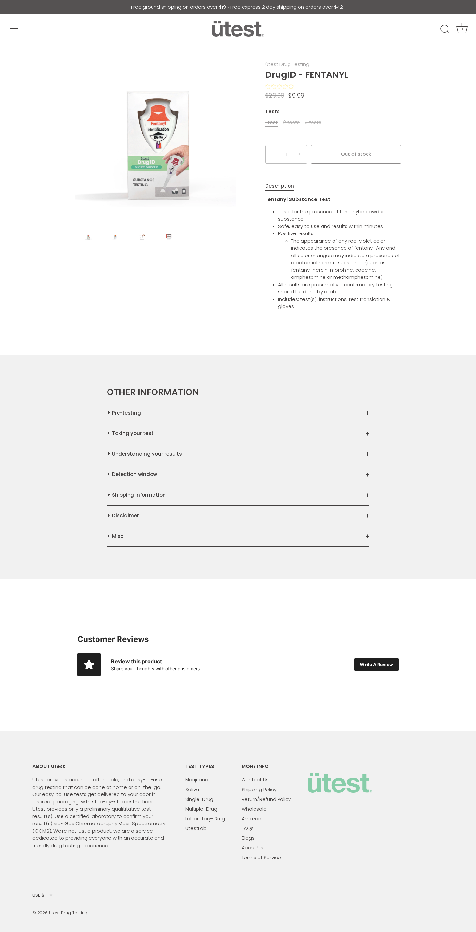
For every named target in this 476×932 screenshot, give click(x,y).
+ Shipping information (136, 495)
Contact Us (255, 779)
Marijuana (196, 779)
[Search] (445, 29)
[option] (155, 143)
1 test (271, 122)
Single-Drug (199, 799)
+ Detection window (132, 474)
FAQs (248, 828)
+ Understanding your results (144, 453)
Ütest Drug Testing (287, 64)
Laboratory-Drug (205, 818)
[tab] (282, 186)
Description (279, 185)
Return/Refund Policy (266, 799)
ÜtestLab (196, 828)
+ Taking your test (130, 433)
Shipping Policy (259, 789)
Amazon (251, 818)
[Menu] (14, 28)
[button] (279, 87)
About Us (252, 847)
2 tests (291, 122)
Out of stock (356, 154)
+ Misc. (115, 536)
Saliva (192, 789)
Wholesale (254, 808)
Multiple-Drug (201, 808)
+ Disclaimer (123, 515)
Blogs (248, 838)
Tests (272, 112)
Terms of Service (261, 857)
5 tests (313, 122)
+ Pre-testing (124, 412)
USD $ (38, 895)
